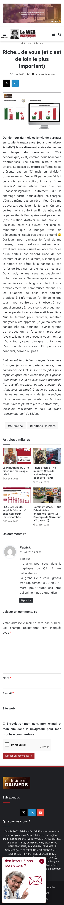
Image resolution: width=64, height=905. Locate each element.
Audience (16, 426)
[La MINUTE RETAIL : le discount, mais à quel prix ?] (17, 456)
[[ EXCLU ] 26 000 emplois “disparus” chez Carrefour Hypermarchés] (17, 495)
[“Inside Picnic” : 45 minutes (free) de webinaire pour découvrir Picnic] (47, 456)
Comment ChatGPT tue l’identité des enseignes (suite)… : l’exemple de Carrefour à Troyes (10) (47, 513)
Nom (7, 678)
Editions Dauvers (43, 426)
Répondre (25, 600)
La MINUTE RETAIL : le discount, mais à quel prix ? (16, 471)
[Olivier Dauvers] (23, 34)
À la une (38, 43)
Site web (9, 708)
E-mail (8, 693)
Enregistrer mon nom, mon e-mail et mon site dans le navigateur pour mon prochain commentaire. (32, 729)
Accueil (27, 43)
